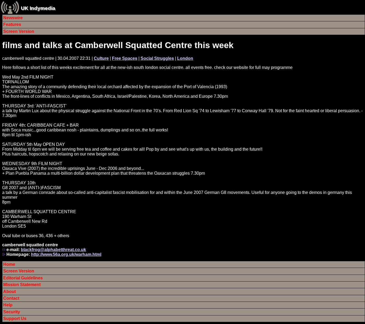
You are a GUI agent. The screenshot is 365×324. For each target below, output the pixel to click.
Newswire (13, 17)
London (185, 58)
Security (11, 312)
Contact (11, 298)
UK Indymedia (38, 8)
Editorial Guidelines (23, 278)
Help (8, 305)
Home (9, 264)
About (9, 291)
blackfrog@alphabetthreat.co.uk (53, 249)
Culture (101, 58)
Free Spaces (124, 58)
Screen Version (18, 31)
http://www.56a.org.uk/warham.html (66, 254)
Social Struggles (157, 58)
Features (12, 24)
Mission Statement (22, 284)
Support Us (14, 318)
